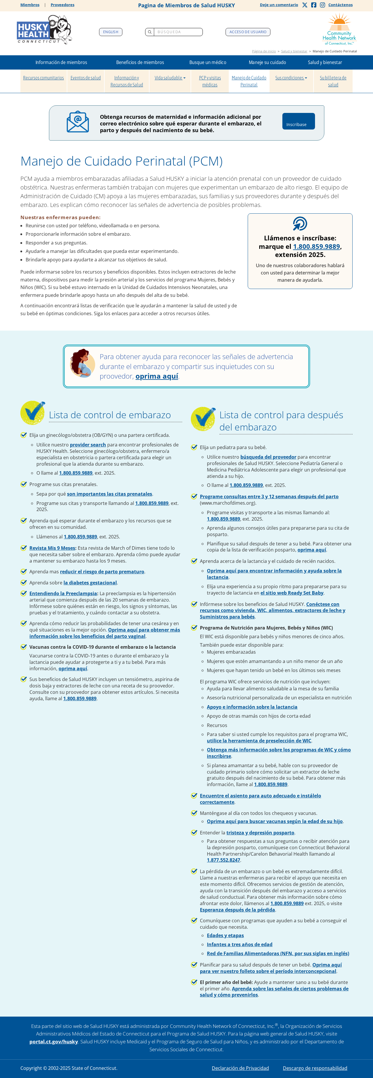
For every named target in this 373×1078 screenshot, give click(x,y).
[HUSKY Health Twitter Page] (305, 5)
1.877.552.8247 (223, 860)
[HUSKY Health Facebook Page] (313, 5)
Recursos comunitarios (43, 78)
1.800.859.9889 (316, 246)
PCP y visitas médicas (210, 81)
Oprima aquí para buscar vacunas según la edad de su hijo (275, 821)
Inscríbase (298, 121)
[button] (61, 62)
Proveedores (62, 4)
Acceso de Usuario (248, 31)
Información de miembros (61, 62)
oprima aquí (157, 376)
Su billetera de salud (333, 81)
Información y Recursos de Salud (126, 81)
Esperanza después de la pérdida (237, 910)
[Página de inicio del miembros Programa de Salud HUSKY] (44, 28)
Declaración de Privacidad (240, 1068)
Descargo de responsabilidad (315, 1068)
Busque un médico (207, 62)
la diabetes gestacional (90, 582)
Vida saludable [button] (169, 78)
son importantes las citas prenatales (109, 494)
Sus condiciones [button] (289, 78)
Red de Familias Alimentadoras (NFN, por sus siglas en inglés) (278, 953)
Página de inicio (264, 51)
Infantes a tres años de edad (239, 944)
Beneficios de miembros (140, 62)
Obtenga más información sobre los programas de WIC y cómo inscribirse (279, 753)
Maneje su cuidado (267, 62)
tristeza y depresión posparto (260, 832)
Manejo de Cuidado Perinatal (249, 81)
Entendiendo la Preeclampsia (63, 593)
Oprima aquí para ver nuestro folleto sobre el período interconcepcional (271, 968)
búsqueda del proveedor (268, 457)
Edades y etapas (225, 935)
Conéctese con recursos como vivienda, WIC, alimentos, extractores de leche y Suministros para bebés (272, 610)
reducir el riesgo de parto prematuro (102, 571)
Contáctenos (340, 4)
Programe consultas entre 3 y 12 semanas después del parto (269, 496)
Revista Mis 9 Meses (52, 548)
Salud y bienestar (294, 51)
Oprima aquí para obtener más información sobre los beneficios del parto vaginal (104, 633)
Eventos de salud (86, 78)
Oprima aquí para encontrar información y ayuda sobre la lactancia (274, 574)
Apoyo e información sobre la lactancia (252, 707)
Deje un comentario (279, 4)
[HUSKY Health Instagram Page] (322, 5)
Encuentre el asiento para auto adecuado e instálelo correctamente (260, 798)
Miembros (29, 4)
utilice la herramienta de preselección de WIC (259, 740)
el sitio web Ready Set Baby (292, 593)
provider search (88, 445)
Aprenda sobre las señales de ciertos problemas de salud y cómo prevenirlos (274, 991)
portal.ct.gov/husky (53, 1041)
